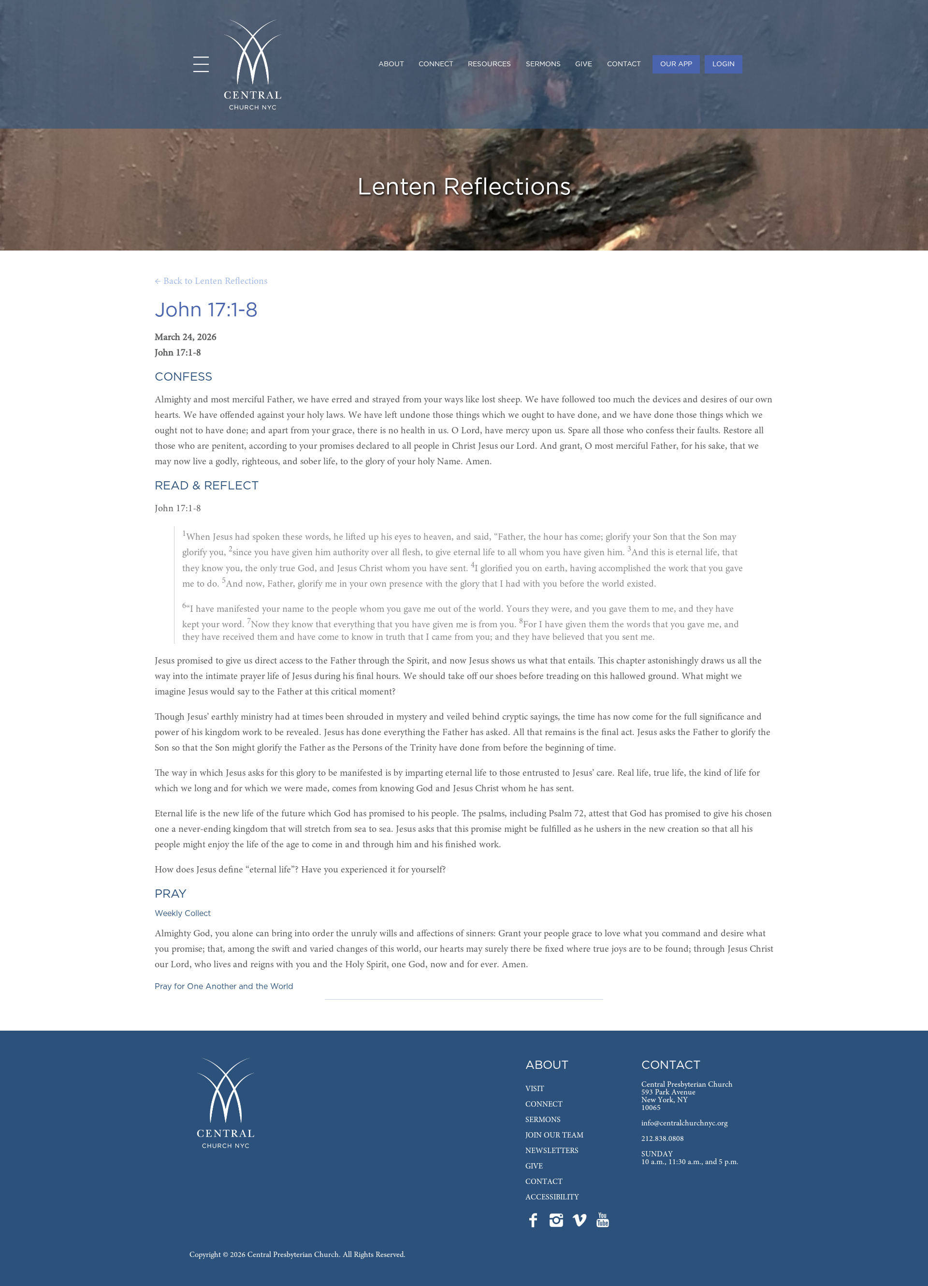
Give (583, 64)
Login (723, 64)
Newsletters (552, 1151)
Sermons (543, 64)
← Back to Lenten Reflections (211, 281)
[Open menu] (201, 64)
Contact (624, 64)
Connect (436, 64)
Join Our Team (554, 1135)
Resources (489, 64)
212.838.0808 (662, 1139)
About (391, 64)
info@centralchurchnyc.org (684, 1123)
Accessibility (552, 1197)
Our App (676, 64)
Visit (534, 1089)
